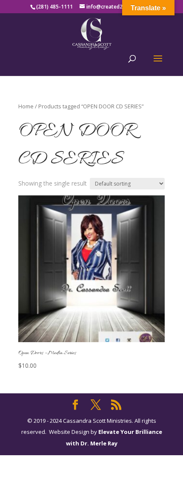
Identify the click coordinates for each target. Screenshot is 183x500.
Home (26, 106)
